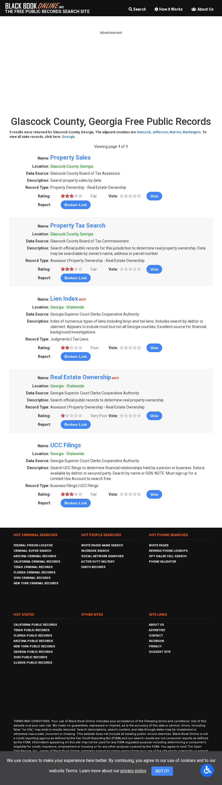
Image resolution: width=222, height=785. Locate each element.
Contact (156, 635)
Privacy (155, 646)
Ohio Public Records (30, 657)
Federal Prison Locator (33, 545)
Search (139, 9)
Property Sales (70, 157)
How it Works (171, 9)
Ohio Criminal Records (32, 578)
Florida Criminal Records (35, 572)
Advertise (157, 630)
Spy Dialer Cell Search (168, 556)
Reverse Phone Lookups (168, 551)
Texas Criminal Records (33, 567)
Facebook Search (95, 551)
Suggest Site (160, 652)
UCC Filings (65, 445)
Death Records (93, 567)
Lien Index (64, 298)
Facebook (156, 641)
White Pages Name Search (102, 545)
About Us (205, 9)
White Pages (159, 545)
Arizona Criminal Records (35, 556)
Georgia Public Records (33, 652)
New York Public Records (34, 646)
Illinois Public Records (33, 662)
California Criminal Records (37, 561)
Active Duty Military (98, 561)
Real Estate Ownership (80, 377)
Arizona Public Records (33, 641)
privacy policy (133, 770)
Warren (175, 132)
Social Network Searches (102, 556)
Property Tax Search (77, 225)
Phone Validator (162, 561)
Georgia (68, 137)
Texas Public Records (32, 630)
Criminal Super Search (32, 551)
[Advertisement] (111, 73)
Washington (191, 132)
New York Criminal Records (36, 583)
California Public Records (35, 625)
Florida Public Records (33, 635)
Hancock (144, 132)
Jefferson (160, 132)
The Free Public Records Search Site (47, 11)
